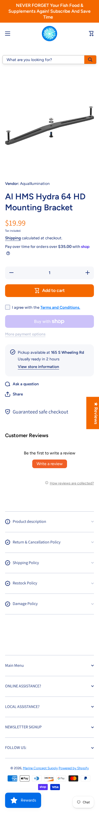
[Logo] (49, 33)
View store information (38, 366)
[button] (14, 394)
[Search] (90, 59)
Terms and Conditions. (60, 307)
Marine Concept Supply (40, 768)
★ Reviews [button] (96, 413)
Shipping (13, 237)
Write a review (50, 463)
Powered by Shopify (74, 768)
